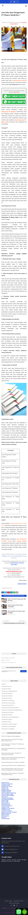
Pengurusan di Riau (6, 721)
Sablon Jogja (8, 901)
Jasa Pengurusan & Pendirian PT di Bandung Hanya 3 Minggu (12, 744)
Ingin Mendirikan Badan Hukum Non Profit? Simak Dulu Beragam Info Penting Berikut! (12, 769)
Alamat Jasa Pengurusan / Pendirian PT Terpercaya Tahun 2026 (11, 754)
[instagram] (11, 2)
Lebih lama (21, 621)
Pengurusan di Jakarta (7, 695)
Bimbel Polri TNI (18, 901)
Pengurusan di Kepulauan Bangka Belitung (12, 710)
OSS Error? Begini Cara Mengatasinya (10, 736)
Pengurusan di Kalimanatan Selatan (10, 707)
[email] (14, 2)
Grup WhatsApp (16, 556)
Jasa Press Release (14, 903)
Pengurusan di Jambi (7, 588)
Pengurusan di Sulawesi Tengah (9, 724)
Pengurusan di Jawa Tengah (8, 702)
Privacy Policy (5, 912)
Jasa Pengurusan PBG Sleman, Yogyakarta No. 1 (13, 765)
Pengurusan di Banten (7, 693)
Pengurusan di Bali (6, 688)
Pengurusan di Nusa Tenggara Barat (10, 717)
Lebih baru (6, 621)
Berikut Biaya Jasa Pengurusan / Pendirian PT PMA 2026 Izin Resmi (12, 774)
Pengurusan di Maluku (7, 714)
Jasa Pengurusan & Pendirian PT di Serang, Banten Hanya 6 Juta (12, 740)
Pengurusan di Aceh (6, 686)
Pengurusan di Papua (7, 719)
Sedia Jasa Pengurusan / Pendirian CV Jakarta (12, 762)
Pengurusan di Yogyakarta (8, 728)
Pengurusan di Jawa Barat (8, 700)
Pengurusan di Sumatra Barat (9, 726)
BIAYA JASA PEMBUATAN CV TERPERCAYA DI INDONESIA (13, 749)
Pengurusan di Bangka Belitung (9, 691)
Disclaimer (10, 912)
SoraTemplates (9, 908)
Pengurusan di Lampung (7, 712)
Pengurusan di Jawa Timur (8, 705)
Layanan (4, 684)
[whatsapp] (18, 2)
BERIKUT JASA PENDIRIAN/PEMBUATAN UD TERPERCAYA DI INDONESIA (13, 758)
